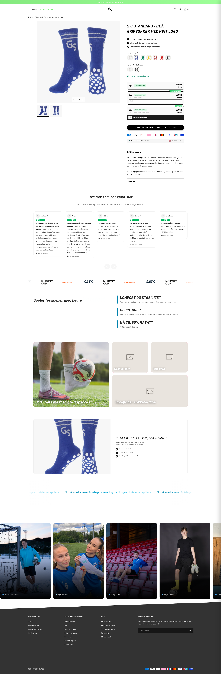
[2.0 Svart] (168, 58)
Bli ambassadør (106, 637)
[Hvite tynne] (130, 69)
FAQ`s (66, 625)
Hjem (29, 17)
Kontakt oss (68, 644)
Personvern (68, 637)
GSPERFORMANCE (38, 669)
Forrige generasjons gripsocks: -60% (110, 2)
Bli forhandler (106, 621)
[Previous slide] (107, 266)
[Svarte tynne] (136, 69)
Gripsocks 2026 (33, 625)
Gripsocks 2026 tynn (35, 629)
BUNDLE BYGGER (46, 9)
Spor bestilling (69, 621)
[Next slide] (114, 266)
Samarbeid (105, 633)
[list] (78, 62)
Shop (34, 9)
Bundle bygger (33, 633)
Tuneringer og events (108, 629)
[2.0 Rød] (162, 58)
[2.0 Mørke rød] (155, 58)
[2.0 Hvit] (130, 58)
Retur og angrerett (70, 633)
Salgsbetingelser (70, 641)
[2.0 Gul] (149, 58)
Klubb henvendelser (108, 625)
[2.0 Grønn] (143, 58)
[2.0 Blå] (136, 58)
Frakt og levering (70, 629)
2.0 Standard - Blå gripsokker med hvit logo (49, 17)
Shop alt (30, 621)
